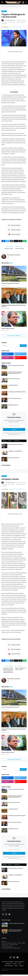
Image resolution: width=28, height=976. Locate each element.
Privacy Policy (11, 434)
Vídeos (16, 965)
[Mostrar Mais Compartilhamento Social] (23, 27)
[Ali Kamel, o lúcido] (14, 500)
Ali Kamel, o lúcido (9, 248)
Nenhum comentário (21, 22)
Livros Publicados (8, 965)
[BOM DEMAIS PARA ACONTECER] (4, 446)
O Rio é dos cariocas (19, 248)
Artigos (4, 11)
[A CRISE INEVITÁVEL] (4, 386)
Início (3, 6)
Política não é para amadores (14, 398)
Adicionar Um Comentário (14, 335)
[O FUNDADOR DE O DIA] (4, 406)
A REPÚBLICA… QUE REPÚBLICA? (15, 451)
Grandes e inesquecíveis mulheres (10, 283)
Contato (21, 965)
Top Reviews (16, 440)
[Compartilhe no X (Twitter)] (17, 27)
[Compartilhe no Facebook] (14, 27)
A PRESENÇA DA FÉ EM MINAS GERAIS (17, 391)
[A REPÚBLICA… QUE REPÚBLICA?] (4, 452)
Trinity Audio (14, 51)
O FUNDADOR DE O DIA (13, 405)
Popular (4, 440)
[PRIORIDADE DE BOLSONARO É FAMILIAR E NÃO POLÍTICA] (14, 295)
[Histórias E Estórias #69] (4, 459)
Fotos (19, 963)
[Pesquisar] (26, 2)
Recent (10, 440)
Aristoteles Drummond (10, 20)
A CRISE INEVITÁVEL (13, 385)
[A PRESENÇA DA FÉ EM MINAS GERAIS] (4, 393)
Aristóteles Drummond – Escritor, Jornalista (13, 961)
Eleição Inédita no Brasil (7, 328)
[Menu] (2, 2)
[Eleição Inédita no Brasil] (14, 319)
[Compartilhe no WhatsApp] (11, 27)
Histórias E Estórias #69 (13, 457)
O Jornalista (8, 963)
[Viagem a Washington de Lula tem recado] (14, 38)
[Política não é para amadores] (4, 400)
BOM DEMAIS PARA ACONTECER (15, 444)
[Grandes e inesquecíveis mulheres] (14, 274)
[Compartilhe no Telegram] (20, 27)
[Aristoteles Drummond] (14, 2)
